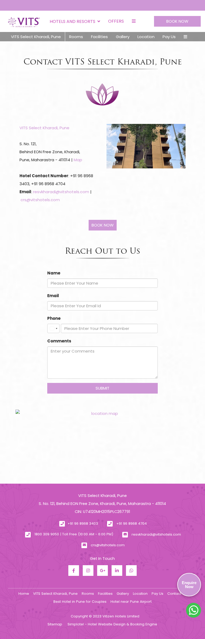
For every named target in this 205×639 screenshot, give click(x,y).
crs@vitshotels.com (40, 200)
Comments (59, 341)
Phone (54, 318)
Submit (102, 388)
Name (53, 273)
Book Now (177, 21)
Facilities (99, 36)
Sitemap (55, 624)
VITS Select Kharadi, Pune (36, 36)
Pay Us (169, 36)
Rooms (76, 36)
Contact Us (177, 593)
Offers (116, 21)
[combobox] (53, 328)
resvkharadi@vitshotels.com (61, 192)
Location (146, 36)
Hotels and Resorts (72, 21)
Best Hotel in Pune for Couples (80, 601)
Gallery (122, 36)
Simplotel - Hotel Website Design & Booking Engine (112, 624)
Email (53, 295)
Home (23, 593)
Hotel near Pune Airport (131, 601)
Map (78, 160)
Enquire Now (189, 584)
